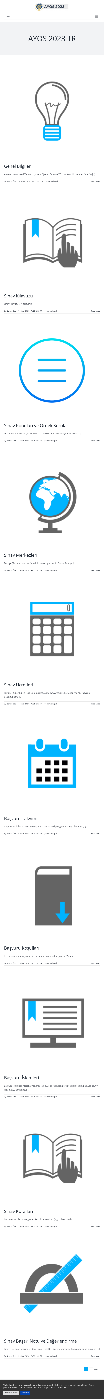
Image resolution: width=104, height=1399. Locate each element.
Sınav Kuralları (18, 1211)
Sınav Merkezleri (20, 555)
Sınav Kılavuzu (18, 296)
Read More (95, 181)
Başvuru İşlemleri (21, 1077)
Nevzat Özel (11, 181)
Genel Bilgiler (17, 166)
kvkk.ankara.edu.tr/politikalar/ (29, 1387)
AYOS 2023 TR (37, 181)
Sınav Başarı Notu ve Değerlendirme (40, 1341)
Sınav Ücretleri (18, 685)
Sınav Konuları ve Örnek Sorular (36, 425)
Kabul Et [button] (25, 1393)
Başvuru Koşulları (21, 948)
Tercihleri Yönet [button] (11, 1393)
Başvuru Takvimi (20, 818)
